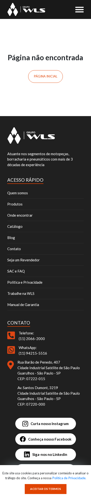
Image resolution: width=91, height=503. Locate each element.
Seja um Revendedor (23, 260)
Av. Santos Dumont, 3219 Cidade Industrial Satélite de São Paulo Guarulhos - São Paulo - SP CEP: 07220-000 (48, 395)
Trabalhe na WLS (20, 293)
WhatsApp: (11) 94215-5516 (33, 350)
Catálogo (15, 226)
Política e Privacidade (24, 282)
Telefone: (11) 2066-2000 (32, 336)
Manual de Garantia (23, 304)
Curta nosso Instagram (50, 423)
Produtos (15, 204)
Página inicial (45, 76)
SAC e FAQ (16, 271)
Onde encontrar (20, 215)
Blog (11, 237)
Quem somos (17, 193)
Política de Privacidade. (69, 478)
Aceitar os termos (45, 489)
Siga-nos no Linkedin (49, 454)
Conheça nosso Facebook (49, 439)
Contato (14, 249)
